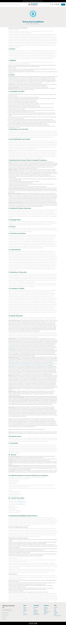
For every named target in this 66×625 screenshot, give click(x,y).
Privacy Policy (18, 228)
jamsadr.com (29, 366)
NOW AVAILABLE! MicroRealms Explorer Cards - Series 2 (33, 1)
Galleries (24, 608)
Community (8, 4)
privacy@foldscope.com (21, 501)
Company (55, 607)
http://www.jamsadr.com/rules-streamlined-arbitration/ (20, 363)
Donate (55, 614)
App (34, 608)
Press (24, 611)
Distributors (56, 612)
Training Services (46, 611)
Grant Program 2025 (57, 615)
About (4, 4)
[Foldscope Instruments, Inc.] (33, 4)
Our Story (24, 607)
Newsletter (35, 611)
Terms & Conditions (5, 614)
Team (55, 608)
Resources (12, 4)
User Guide (45, 607)
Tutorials (45, 610)
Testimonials (25, 614)
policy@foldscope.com (13, 349)
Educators (16, 4)
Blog (44, 614)
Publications (25, 610)
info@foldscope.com (20, 499)
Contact (55, 611)
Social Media (36, 610)
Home (2, 4)
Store (19, 4)
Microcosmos (36, 607)
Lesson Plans (46, 608)
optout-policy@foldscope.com (19, 504)
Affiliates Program (36, 614)
